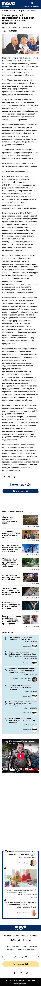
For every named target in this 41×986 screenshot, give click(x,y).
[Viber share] (9, 477)
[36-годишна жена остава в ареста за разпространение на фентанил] (30, 591)
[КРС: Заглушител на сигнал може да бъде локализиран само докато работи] (30, 548)
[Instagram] (26, 972)
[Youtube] (20, 972)
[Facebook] (14, 972)
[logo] (8, 4)
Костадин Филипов (23, 913)
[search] (32, 3)
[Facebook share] (4, 477)
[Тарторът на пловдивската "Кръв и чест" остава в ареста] (30, 534)
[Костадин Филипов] (33, 912)
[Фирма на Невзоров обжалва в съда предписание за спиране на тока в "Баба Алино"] (30, 562)
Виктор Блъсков (24, 863)
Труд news (33, 897)
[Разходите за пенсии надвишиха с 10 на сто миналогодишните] (20, 878)
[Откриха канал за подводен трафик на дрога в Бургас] (30, 577)
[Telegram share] (14, 477)
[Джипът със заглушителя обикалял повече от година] (30, 520)
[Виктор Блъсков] (33, 862)
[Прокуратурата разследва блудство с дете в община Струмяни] (30, 605)
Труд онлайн (12, 27)
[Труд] (20, 927)
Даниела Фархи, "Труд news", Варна (22, 679)
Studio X (26, 983)
